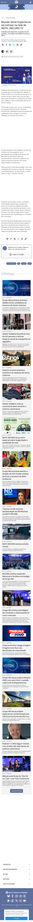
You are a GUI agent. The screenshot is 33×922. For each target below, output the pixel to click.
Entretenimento (10, 869)
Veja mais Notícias (16, 791)
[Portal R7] (16, 2)
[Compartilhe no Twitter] (3, 45)
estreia (29, 263)
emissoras (23, 263)
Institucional (9, 884)
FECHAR (16, 918)
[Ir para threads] (24, 896)
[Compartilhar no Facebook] (6, 45)
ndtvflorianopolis (11, 263)
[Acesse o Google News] (17, 45)
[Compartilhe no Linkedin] (10, 45)
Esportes (7, 864)
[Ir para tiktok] (12, 900)
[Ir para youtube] (24, 900)
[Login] (30, 2)
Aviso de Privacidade (18, 914)
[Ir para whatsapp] (20, 900)
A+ (7, 51)
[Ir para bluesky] (8, 896)
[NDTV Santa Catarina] (16, 7)
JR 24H (5, 874)
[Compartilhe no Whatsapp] (14, 45)
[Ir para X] (16, 900)
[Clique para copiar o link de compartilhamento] (21, 45)
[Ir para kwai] (20, 896)
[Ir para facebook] (12, 896)
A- (11, 51)
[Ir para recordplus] (8, 900)
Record (2, 18)
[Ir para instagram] (16, 896)
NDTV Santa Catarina (10, 18)
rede (19, 263)
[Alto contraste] (2, 51)
